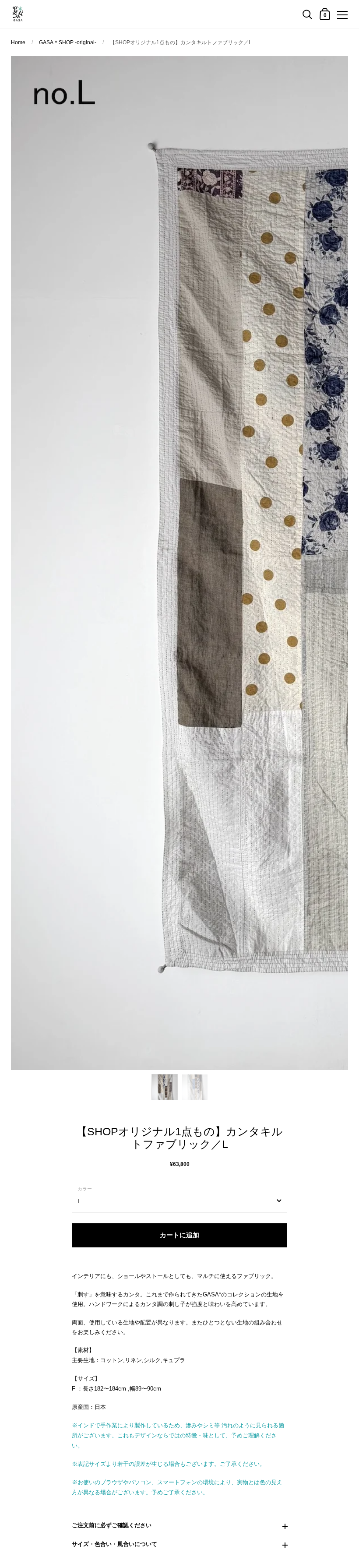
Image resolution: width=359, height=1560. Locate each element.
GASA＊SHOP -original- (67, 42)
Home (19, 42)
